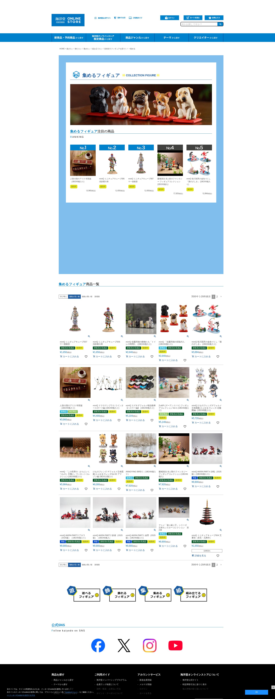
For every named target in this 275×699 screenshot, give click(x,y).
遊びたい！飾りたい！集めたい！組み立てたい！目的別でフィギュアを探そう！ (97, 49)
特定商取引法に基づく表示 (194, 684)
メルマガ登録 (146, 684)
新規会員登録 (146, 680)
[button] (221, 296)
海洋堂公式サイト (190, 680)
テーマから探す (61, 684)
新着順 (97, 297)
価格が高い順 (87, 297)
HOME (62, 49)
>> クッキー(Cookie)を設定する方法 (21, 695)
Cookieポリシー (71, 692)
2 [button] (217, 296)
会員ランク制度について (108, 684)
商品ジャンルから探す (64, 680)
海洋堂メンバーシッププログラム (112, 680)
